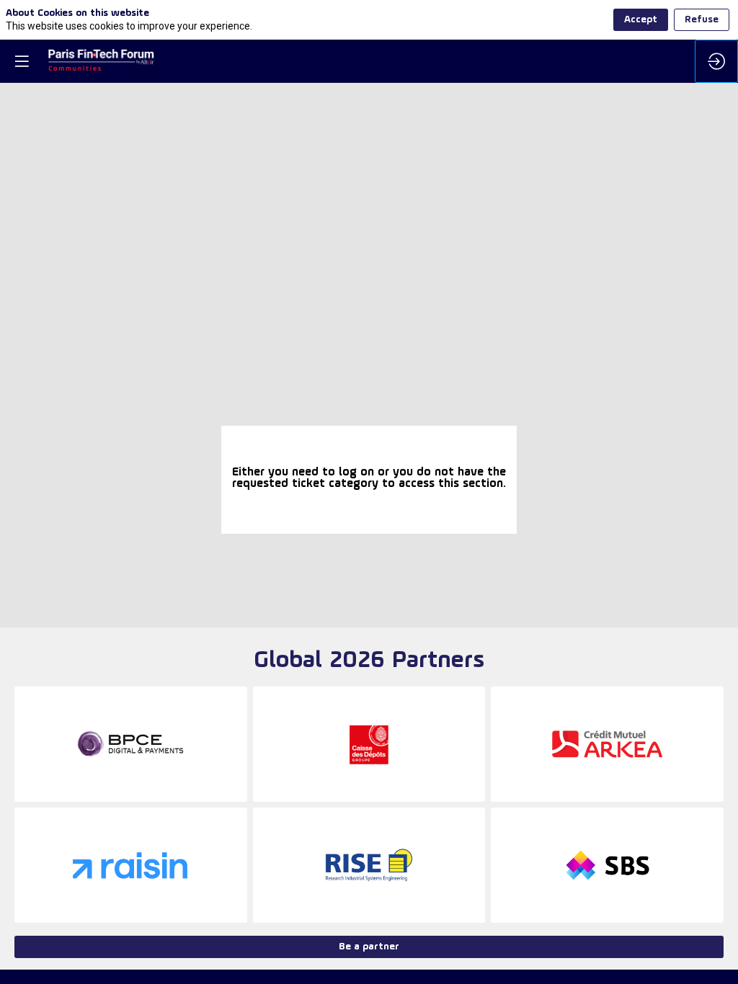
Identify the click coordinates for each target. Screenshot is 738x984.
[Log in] (716, 61)
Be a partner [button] (369, 946)
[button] (21, 61)
